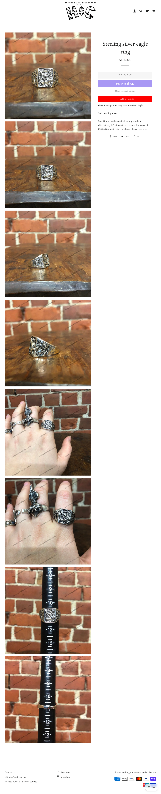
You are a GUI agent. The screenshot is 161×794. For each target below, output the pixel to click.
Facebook (65, 772)
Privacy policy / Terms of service (21, 781)
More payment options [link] (125, 91)
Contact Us (10, 772)
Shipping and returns (15, 777)
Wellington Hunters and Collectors (139, 772)
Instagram (65, 777)
